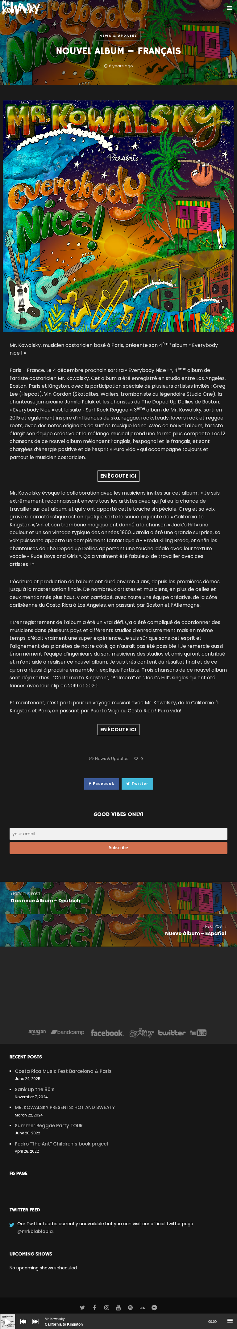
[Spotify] (142, 1033)
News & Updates (118, 35)
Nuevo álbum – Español (195, 930)
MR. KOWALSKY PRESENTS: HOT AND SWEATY (65, 1107)
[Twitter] (171, 1033)
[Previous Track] (22, 1326)
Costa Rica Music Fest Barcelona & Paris (63, 1071)
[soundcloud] (142, 1308)
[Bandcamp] (67, 1033)
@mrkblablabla (35, 1231)
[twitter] (83, 1308)
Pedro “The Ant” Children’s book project (62, 1144)
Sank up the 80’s (35, 1089)
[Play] (3, 1317)
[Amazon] (37, 1033)
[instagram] (107, 1308)
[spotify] (130, 1308)
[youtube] (119, 1308)
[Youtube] (198, 1033)
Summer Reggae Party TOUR (49, 1125)
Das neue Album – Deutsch (45, 897)
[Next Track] (34, 1326)
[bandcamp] (154, 1308)
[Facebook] (107, 1033)
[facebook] (95, 1308)
